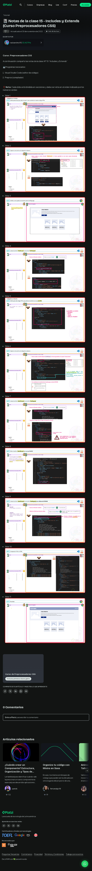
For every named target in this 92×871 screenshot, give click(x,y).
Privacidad (38, 854)
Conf (65, 5)
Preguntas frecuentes (10, 854)
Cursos (30, 5)
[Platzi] (7, 5)
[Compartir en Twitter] (10, 691)
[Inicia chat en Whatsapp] (84, 863)
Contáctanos (26, 854)
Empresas (41, 5)
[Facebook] (4, 825)
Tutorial (6, 15)
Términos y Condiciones (54, 854)
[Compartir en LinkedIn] (15, 691)
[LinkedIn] (18, 825)
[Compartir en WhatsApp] (21, 691)
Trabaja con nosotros (74, 854)
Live (57, 5)
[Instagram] (13, 825)
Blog (50, 5)
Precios (74, 5)
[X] (9, 825)
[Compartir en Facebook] (5, 691)
